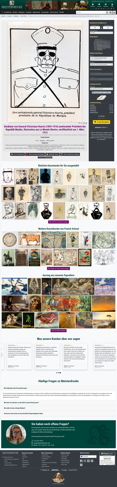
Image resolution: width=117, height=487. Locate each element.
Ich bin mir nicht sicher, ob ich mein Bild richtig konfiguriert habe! (23, 413)
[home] (2, 12)
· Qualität (43, 460)
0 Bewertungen (48, 157)
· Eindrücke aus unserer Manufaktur (49, 462)
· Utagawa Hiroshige (65, 462)
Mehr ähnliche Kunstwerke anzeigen (58, 222)
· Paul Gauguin (64, 458)
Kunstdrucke (7, 12)
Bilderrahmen (36, 12)
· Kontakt (24, 455)
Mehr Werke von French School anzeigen (58, 268)
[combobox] (101, 33)
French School (23, 16)
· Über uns (24, 466)
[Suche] (107, 12)
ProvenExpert (12, 366)
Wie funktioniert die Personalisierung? (15, 388)
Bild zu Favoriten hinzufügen (36, 154)
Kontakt (61, 12)
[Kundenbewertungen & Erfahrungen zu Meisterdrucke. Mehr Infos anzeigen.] (107, 458)
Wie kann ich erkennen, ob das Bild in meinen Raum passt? (21, 402)
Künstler (15, 12)
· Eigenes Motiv (44, 455)
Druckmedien (45, 12)
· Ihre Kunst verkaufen (46, 457)
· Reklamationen (25, 464)
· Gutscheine (44, 464)
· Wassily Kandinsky (65, 460)
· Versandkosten (44, 458)
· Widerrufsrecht (25, 462)
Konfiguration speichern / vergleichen (102, 92)
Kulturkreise (16, 16)
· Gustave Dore (64, 464)
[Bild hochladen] (114, 12)
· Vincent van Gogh (65, 455)
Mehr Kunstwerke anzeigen (59, 330)
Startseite (3, 16)
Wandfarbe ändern (53, 154)
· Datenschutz (25, 460)
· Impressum (24, 457)
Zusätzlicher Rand (93, 30)
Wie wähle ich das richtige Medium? (14, 408)
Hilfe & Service (54, 12)
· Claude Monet (64, 457)
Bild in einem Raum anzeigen (71, 154)
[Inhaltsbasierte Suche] (110, 12)
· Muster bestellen (45, 466)
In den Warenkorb (102, 122)
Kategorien (22, 12)
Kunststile (28, 12)
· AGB (23, 458)
